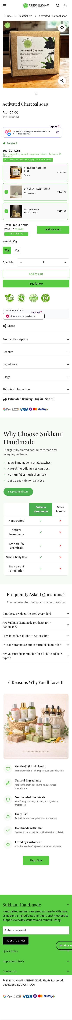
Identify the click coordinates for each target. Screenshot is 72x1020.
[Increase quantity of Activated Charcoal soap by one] (65, 262)
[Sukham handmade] (36, 5)
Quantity (8, 262)
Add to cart (53, 229)
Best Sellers (25, 16)
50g (18, 251)
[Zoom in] (62, 81)
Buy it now (36, 283)
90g (8, 251)
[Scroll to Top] (65, 1001)
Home (8, 16)
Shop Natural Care (18, 491)
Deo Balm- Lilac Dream (37, 189)
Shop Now (36, 860)
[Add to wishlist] (62, 28)
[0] (65, 6)
